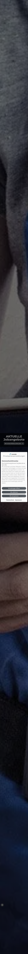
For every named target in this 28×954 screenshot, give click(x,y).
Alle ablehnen (14, 492)
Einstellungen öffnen (14, 488)
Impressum (18, 500)
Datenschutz (10, 500)
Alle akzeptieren (14, 496)
